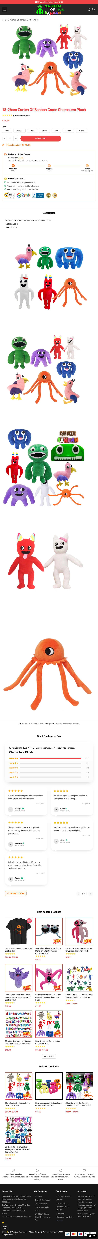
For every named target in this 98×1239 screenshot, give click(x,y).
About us (38, 1197)
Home (4, 20)
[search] (89, 9)
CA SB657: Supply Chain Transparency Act (43, 1217)
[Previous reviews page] (78, 894)
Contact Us (61, 1213)
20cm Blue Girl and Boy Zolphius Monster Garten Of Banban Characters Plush (48, 950)
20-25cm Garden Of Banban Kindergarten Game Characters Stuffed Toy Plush (17, 1149)
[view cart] (93, 9)
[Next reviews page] (90, 894)
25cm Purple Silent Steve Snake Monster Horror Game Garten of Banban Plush (18, 997)
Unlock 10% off (5, 1227)
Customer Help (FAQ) (65, 1217)
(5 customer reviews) (21, 115)
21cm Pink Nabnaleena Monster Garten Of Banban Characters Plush (48, 997)
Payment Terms (63, 1203)
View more (49, 1056)
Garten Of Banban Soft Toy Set (24, 20)
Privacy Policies (41, 1204)
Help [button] (93, 1236)
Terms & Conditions (42, 1200)
